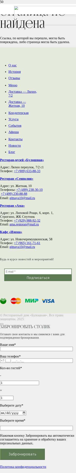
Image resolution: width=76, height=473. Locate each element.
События (14, 125)
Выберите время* (12, 420)
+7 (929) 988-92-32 (27, 220)
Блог (11, 152)
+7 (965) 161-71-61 (27, 243)
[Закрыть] (1, 324)
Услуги (13, 119)
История (14, 71)
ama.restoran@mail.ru (24, 224)
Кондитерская (18, 113)
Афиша (13, 132)
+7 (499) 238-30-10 (29, 189)
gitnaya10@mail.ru (22, 198)
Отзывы (14, 78)
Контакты (15, 139)
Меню (12, 85)
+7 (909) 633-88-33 (27, 171)
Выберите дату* (11, 405)
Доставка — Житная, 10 (17, 103)
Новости (14, 145)
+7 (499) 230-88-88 (14, 194)
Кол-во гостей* (11, 368)
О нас (12, 65)
